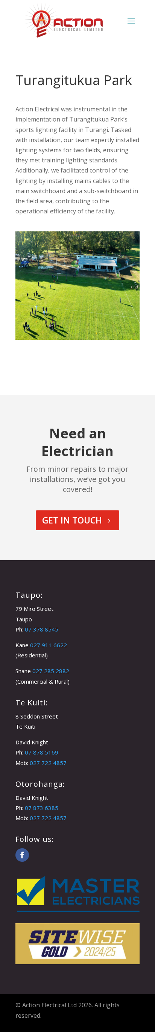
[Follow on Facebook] (22, 855)
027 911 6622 (48, 645)
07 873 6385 (41, 808)
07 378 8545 (41, 629)
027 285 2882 (50, 671)
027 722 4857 (48, 762)
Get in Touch (72, 520)
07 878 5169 (41, 752)
